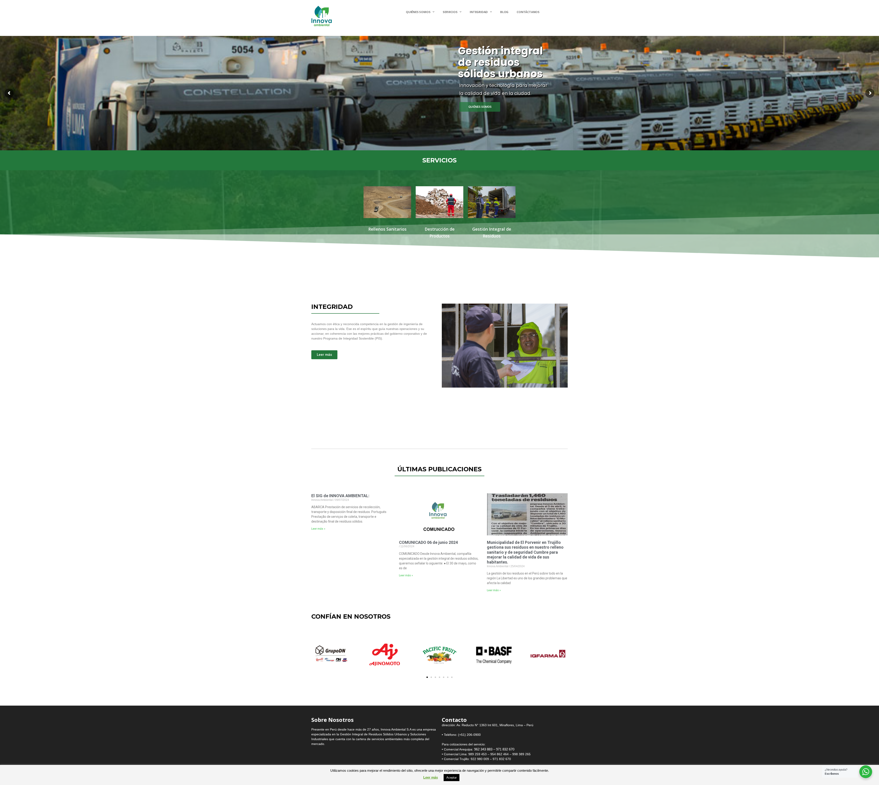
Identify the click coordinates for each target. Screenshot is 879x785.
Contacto (454, 719)
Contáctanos (528, 12)
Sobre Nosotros (332, 719)
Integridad (479, 12)
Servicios (450, 12)
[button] (316, 656)
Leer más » (318, 528)
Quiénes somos (418, 12)
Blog (504, 12)
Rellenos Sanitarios (387, 229)
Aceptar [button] (451, 777)
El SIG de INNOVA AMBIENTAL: (340, 495)
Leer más (430, 777)
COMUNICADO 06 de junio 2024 (428, 542)
